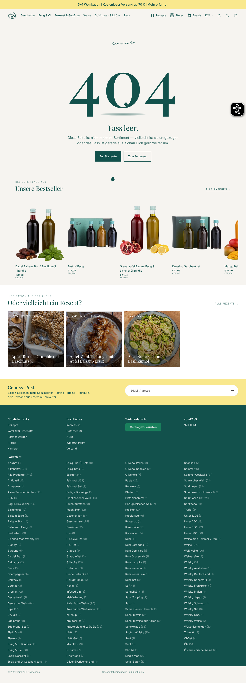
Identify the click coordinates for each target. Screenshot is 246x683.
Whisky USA (194, 614)
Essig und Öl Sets (79, 463)
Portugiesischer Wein (140, 503)
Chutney (15, 579)
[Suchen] (219, 15)
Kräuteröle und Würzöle (84, 626)
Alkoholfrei (17, 468)
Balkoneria (17, 509)
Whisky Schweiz (196, 603)
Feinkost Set (76, 486)
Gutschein (74, 568)
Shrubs (132, 650)
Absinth (14, 463)
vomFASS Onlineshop (28, 671)
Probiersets (134, 515)
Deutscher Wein (21, 603)
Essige (73, 474)
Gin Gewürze (76, 538)
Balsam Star (18, 521)
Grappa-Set (76, 556)
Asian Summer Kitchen (25, 492)
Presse (12, 442)
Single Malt (135, 655)
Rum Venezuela (137, 574)
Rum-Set (133, 579)
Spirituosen (194, 486)
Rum (130, 538)
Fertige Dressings (79, 492)
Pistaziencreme (136, 498)
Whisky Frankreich (197, 585)
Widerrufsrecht (75, 442)
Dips (13, 609)
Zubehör (191, 632)
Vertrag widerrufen (143, 427)
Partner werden (17, 436)
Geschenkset (77, 521)
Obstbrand (75, 655)
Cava (13, 568)
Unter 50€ (193, 533)
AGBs (69, 436)
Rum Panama (135, 568)
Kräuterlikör (75, 620)
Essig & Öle (18, 650)
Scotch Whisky (137, 632)
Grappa (73, 550)
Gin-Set (73, 544)
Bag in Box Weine (21, 503)
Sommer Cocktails (198, 474)
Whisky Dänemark (197, 579)
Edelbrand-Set (19, 626)
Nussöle (73, 650)
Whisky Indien (195, 591)
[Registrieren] (233, 391)
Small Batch (135, 661)
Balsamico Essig (20, 527)
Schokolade (135, 626)
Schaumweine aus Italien (143, 620)
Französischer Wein (81, 498)
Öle (189, 644)
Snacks (191, 463)
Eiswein (14, 638)
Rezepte (13, 425)
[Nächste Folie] (226, 240)
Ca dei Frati (17, 556)
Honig (72, 585)
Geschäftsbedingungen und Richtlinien (123, 671)
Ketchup (73, 614)
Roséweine (134, 527)
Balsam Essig (19, 515)
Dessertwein (17, 597)
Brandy (14, 544)
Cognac (15, 585)
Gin (70, 533)
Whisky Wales (195, 620)
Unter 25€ (193, 521)
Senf (130, 644)
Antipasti (16, 480)
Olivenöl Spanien (138, 468)
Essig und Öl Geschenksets (27, 661)
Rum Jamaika (135, 562)
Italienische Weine (80, 603)
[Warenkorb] (235, 15)
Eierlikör (15, 632)
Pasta (131, 480)
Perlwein (132, 486)
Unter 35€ (193, 527)
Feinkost (75, 480)
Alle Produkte (20, 474)
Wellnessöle (193, 556)
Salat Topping (136, 597)
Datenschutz (74, 431)
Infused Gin (75, 591)
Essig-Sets (75, 468)
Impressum (73, 425)
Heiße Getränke (78, 574)
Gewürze (75, 527)
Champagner (19, 574)
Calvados (16, 562)
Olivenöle (133, 474)
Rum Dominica (136, 550)
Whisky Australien (197, 568)
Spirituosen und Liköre (201, 492)
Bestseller (17, 533)
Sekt (130, 638)
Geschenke (76, 515)
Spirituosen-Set (196, 498)
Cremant (15, 591)
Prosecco (133, 521)
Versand (71, 448)
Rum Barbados (136, 544)
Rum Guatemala (137, 556)
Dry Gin (14, 614)
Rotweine (134, 533)
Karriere (12, 448)
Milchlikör (74, 644)
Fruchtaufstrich (78, 503)
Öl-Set (190, 638)
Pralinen (133, 509)
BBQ (13, 498)
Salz (130, 603)
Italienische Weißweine (83, 609)
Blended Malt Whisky (23, 538)
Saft (130, 585)
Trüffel (191, 509)
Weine (191, 544)
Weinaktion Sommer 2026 (202, 538)
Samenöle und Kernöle (141, 609)
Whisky (191, 562)
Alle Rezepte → (226, 303)
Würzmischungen (198, 626)
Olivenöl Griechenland (82, 661)
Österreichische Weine (201, 650)
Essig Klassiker (19, 655)
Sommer (191, 468)
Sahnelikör (134, 591)
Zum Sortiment (137, 156)
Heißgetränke (77, 579)
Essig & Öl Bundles (22, 644)
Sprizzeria (193, 503)
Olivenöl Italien (136, 463)
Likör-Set (74, 638)
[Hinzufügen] (58, 257)
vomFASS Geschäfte (20, 431)
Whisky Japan (195, 597)
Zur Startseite (108, 156)
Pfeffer (131, 492)
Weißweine (194, 550)
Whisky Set (193, 609)
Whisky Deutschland (199, 574)
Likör (72, 632)
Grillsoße (74, 562)
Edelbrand (16, 620)
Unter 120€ (193, 515)
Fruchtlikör (76, 509)
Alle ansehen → (218, 189)
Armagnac (16, 486)
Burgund (15, 550)
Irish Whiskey (76, 597)
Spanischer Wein (197, 480)
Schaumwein (136, 614)
